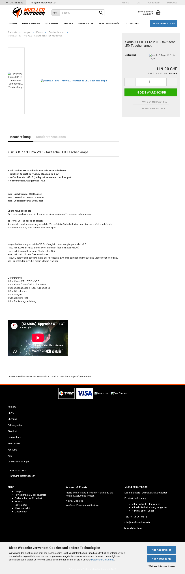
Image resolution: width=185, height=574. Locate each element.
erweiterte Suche (164, 23)
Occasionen (132, 23)
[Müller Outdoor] (28, 12)
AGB (10, 455)
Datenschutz (14, 437)
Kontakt (125, 2)
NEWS (11, 412)
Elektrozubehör (109, 23)
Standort (12, 431)
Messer (68, 23)
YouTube (12, 449)
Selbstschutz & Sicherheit (28, 498)
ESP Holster (86, 23)
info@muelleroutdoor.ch (43, 2)
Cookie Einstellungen (18, 461)
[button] (137, 2)
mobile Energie (31, 23)
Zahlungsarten (15, 425)
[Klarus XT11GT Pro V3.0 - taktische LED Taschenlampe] (74, 80)
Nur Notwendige (161, 558)
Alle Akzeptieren (161, 549)
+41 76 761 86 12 (14, 2)
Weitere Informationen (162, 566)
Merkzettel (171, 2)
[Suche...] (101, 13)
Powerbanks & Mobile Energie (30, 494)
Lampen (12, 23)
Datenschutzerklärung (102, 559)
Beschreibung (20, 137)
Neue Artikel (14, 443)
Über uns (12, 419)
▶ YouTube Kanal (133, 528)
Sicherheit (51, 23)
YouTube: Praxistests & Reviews (82, 505)
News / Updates (74, 500)
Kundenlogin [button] (153, 2)
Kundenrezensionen (51, 137)
